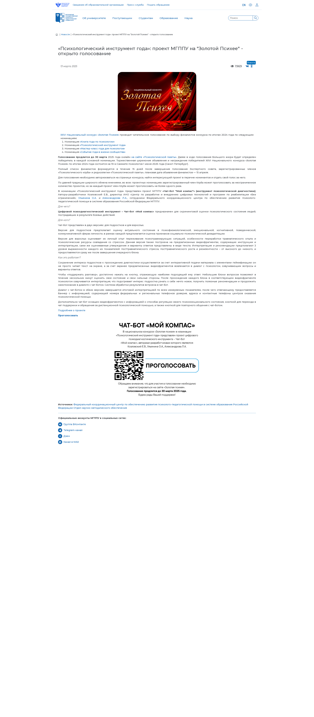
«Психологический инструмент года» (103, 145)
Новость (251, 62)
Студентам (146, 18)
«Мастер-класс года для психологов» (102, 148)
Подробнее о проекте (71, 310)
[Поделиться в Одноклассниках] (252, 66)
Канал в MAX (71, 441)
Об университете (94, 18)
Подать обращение (158, 4)
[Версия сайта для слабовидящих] (250, 5)
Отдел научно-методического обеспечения (100, 407)
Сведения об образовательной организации (98, 4)
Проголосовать (68, 315)
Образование (169, 18)
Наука (188, 18)
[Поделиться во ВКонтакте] (247, 66)
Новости (65, 34)
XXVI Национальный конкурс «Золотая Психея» (90, 134)
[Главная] (57, 34)
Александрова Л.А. (114, 198)
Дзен (66, 436)
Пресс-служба (135, 4)
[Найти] (255, 18)
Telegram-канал (72, 430)
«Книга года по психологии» (97, 141)
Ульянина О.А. (87, 198)
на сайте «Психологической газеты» (153, 157)
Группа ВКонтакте (74, 424)
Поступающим (122, 18)
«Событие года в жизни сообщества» (102, 152)
